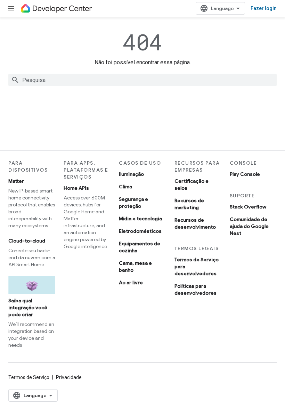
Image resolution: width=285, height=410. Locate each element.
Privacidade (69, 377)
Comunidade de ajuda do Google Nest (249, 226)
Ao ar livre (131, 282)
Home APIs (76, 188)
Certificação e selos (191, 184)
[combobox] (142, 80)
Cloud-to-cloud (26, 241)
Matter (16, 181)
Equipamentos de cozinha (139, 247)
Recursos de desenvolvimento (195, 223)
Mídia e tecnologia (140, 218)
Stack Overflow (248, 207)
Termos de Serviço (28, 377)
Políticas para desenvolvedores (195, 289)
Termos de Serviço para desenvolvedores (196, 266)
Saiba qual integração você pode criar (27, 307)
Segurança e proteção (133, 202)
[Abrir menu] (11, 8)
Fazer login (264, 8)
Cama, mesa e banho (135, 266)
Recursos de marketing (189, 204)
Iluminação (131, 174)
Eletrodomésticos (140, 231)
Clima (125, 186)
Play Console (245, 174)
